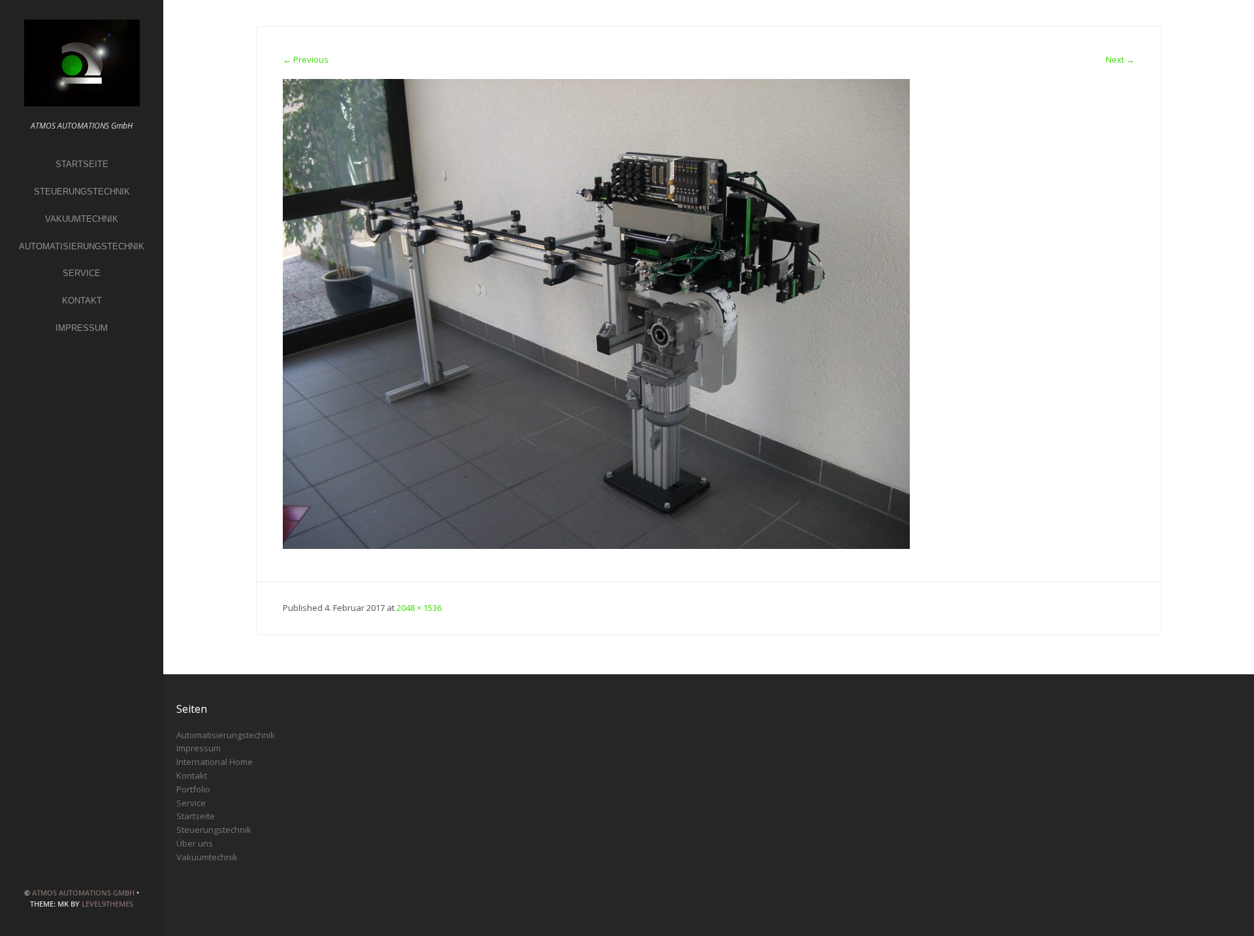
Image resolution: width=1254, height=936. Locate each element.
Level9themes (107, 904)
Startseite (82, 164)
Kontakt (82, 300)
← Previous (306, 59)
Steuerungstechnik (82, 191)
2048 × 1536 (419, 608)
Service (82, 273)
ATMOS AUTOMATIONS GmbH (83, 892)
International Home (214, 762)
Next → (1120, 59)
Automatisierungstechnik (81, 246)
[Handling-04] (596, 313)
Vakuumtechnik (81, 219)
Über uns (194, 843)
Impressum (82, 328)
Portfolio (193, 789)
